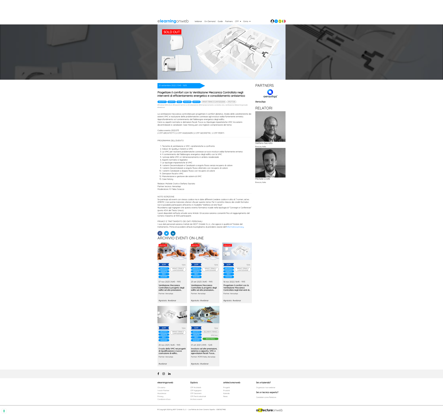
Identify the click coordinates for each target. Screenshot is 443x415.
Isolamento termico (210, 332)
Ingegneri (187, 102)
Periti (179, 102)
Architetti (162, 102)
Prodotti (226, 390)
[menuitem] (199, 20)
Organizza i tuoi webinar (265, 387)
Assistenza (161, 393)
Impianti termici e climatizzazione (213, 102)
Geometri (171, 102)
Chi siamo (161, 387)
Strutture (231, 102)
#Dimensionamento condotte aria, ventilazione (216, 105)
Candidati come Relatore (266, 397)
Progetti (226, 387)
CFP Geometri (196, 393)
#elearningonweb (241, 105)
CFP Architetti (195, 387)
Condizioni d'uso (164, 399)
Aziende (226, 393)
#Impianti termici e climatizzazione (185, 105)
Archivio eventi (196, 399)
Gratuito (196, 102)
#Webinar (161, 107)
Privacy (160, 396)
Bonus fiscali (210, 339)
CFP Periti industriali (198, 396)
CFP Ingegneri (196, 390)
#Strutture (168, 105)
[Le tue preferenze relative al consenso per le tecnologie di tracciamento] (4, 411)
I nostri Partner (163, 390)
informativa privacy (235, 227)
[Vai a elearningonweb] (176, 20)
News (225, 396)
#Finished (161, 105)
